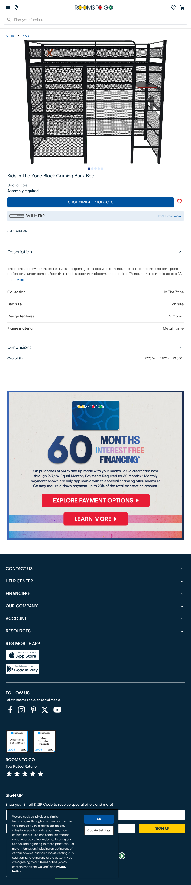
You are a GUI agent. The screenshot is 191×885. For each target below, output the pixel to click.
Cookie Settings (98, 830)
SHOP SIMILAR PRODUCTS (90, 202)
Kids (25, 35)
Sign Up (162, 828)
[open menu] (8, 7)
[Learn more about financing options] (95, 525)
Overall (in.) (15, 358)
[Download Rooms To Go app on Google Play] (22, 669)
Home (9, 35)
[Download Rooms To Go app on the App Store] (22, 655)
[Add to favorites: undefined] (180, 201)
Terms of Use (48, 862)
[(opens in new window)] (10, 709)
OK (99, 819)
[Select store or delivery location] (16, 7)
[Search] (8, 20)
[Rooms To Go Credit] (95, 451)
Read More (15, 280)
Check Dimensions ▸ (169, 216)
